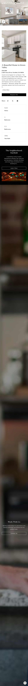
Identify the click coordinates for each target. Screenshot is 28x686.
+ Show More (5, 90)
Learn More (14, 168)
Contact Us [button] (14, 533)
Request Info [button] (14, 94)
